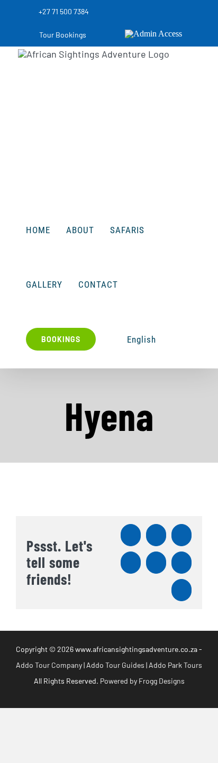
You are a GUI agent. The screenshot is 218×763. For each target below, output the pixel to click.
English (141, 339)
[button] (175, 339)
